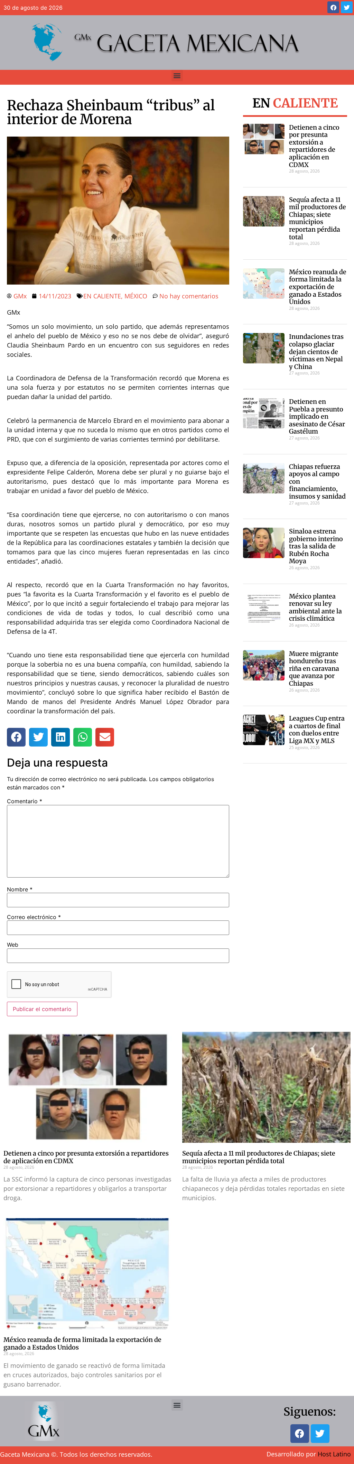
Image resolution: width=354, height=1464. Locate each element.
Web (12, 944)
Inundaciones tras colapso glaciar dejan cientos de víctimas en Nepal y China (316, 351)
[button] (177, 75)
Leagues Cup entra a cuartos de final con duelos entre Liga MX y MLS (317, 729)
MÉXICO (135, 296)
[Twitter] (347, 7)
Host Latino (334, 1454)
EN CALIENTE (102, 296)
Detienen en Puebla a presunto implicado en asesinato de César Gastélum (317, 416)
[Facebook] (333, 7)
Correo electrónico (34, 917)
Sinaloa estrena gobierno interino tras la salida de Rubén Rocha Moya (316, 546)
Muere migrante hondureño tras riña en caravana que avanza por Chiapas (314, 668)
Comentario (24, 801)
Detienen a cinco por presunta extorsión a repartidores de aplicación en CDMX (314, 146)
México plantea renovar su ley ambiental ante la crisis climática (315, 607)
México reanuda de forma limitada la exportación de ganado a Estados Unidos (317, 287)
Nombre (19, 889)
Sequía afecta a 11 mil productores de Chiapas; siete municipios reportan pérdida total (317, 218)
